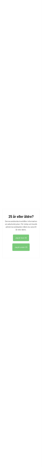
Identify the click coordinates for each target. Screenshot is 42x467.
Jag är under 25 (21, 247)
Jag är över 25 (21, 238)
